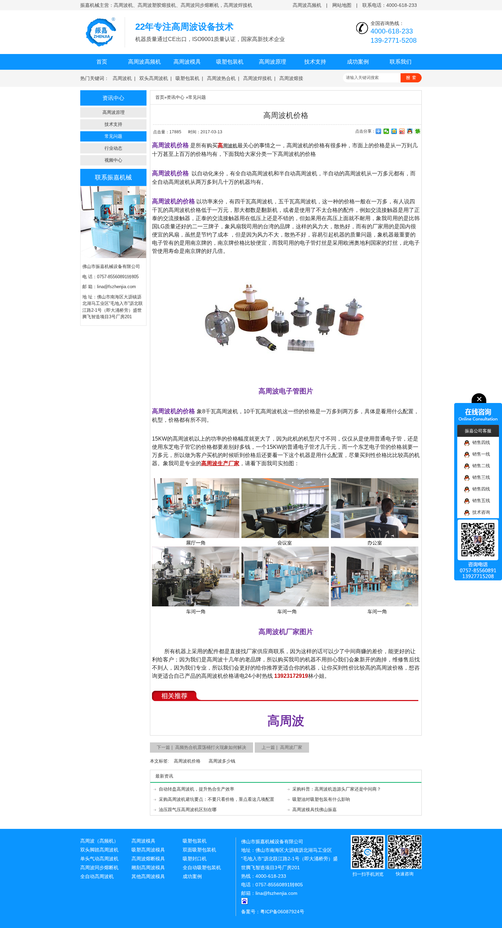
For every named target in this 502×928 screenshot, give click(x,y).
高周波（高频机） (99, 841)
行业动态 (113, 148)
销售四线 (480, 442)
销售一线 (480, 454)
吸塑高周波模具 (148, 849)
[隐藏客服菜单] (478, 409)
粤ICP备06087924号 (282, 911)
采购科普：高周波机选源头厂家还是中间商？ (336, 789)
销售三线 (480, 477)
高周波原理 (272, 62)
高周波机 (122, 78)
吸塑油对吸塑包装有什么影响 (321, 799)
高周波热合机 (221, 78)
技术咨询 (480, 512)
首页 (101, 62)
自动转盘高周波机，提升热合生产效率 (196, 789)
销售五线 (480, 500)
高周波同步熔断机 (99, 867)
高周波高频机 (307, 5)
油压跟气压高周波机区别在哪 (188, 809)
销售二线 (480, 465)
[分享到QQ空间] (394, 131)
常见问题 (113, 136)
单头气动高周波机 (99, 858)
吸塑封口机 (195, 858)
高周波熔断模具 (148, 858)
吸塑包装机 (229, 62)
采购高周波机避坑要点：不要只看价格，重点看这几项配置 (216, 799)
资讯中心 (175, 97)
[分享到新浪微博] (402, 131)
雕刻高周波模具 (148, 867)
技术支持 (315, 62)
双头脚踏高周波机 (99, 849)
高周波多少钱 (222, 761)
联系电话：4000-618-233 (389, 5)
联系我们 (401, 62)
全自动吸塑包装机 (202, 867)
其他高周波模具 (148, 876)
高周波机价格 (187, 761)
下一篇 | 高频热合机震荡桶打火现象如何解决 (201, 747)
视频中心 (113, 160)
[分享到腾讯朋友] (418, 131)
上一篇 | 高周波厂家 (282, 747)
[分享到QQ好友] (410, 131)
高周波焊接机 (257, 78)
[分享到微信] (386, 131)
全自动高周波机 (97, 876)
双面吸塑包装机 (199, 849)
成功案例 (358, 62)
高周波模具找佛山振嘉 (314, 809)
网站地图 (341, 5)
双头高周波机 (153, 78)
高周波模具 (187, 62)
